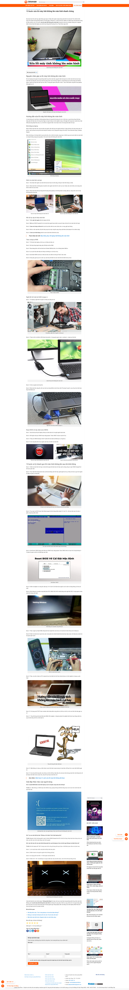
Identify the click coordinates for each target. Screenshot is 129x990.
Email (48, 954)
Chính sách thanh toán (49, 980)
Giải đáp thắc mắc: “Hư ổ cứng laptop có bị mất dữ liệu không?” (43, 912)
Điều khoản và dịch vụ (29, 974)
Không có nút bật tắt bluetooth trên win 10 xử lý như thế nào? (43, 915)
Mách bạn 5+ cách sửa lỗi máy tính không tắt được (50, 778)
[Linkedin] (33, 931)
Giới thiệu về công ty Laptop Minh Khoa (33, 976)
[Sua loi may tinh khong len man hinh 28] (39, 451)
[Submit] (83, 2)
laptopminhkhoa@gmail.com (74, 984)
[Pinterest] (35, 931)
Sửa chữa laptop (30, 9)
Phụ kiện (51, 5)
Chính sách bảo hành (49, 976)
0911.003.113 (72, 980)
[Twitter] (30, 931)
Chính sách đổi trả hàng (50, 978)
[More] (38, 931)
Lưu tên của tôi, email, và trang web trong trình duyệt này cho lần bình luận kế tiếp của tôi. (51, 960)
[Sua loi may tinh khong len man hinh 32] (39, 203)
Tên (29, 954)
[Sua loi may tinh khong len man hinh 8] (69, 451)
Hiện (36, 72)
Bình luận (30, 942)
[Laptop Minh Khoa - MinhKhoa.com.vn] (30, 2)
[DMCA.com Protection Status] (99, 984)
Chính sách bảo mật (49, 974)
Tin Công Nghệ (77, 5)
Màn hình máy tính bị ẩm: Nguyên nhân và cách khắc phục (42, 917)
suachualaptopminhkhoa (75, 982)
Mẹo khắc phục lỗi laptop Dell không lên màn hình (54, 236)
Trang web (67, 954)
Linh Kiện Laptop (29, 5)
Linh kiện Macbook (41, 5)
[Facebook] (27, 931)
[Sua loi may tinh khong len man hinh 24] (69, 203)
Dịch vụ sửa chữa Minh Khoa (63, 5)
